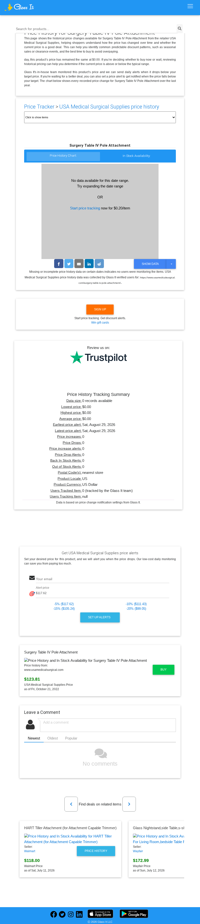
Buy (163, 669)
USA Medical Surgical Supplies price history (109, 106)
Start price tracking (85, 208)
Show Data (150, 264)
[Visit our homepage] (28, 7)
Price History (96, 851)
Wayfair (138, 851)
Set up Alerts (99, 617)
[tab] (63, 157)
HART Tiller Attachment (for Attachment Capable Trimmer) (70, 828)
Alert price (42, 587)
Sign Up (100, 309)
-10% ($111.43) (136, 604)
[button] (71, 804)
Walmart (29, 851)
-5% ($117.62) (64, 604)
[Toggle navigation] (190, 6)
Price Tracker (39, 106)
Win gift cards (100, 322)
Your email (44, 579)
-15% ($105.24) (64, 608)
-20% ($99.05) (136, 608)
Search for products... (32, 29)
